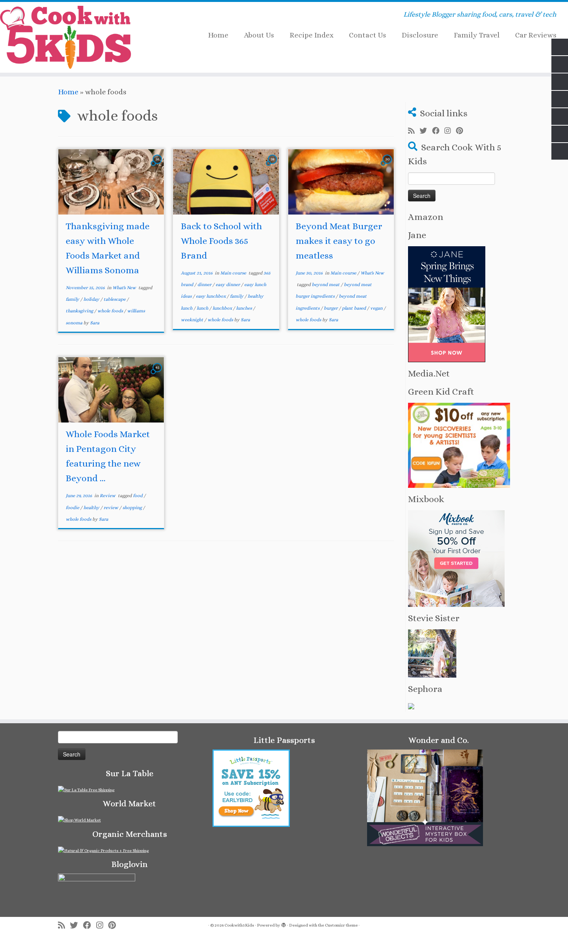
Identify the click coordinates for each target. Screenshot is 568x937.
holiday (91, 299)
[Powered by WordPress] (283, 924)
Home (218, 35)
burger (331, 308)
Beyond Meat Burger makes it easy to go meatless (339, 241)
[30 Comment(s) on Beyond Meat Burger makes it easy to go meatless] (388, 166)
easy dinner (228, 284)
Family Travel (477, 35)
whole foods (110, 310)
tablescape (115, 299)
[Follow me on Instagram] (450, 131)
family (73, 299)
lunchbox (223, 308)
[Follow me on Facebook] (438, 131)
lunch (203, 308)
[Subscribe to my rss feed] (414, 131)
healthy (91, 507)
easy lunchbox (211, 296)
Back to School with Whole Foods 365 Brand (221, 241)
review (111, 507)
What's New (124, 287)
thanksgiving (80, 310)
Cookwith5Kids (239, 925)
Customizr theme (341, 925)
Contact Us (367, 35)
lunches (244, 308)
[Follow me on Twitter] (426, 131)
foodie (73, 507)
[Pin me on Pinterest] (462, 131)
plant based (354, 308)
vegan (377, 308)
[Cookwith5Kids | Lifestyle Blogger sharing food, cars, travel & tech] (65, 37)
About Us (259, 35)
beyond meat (326, 284)
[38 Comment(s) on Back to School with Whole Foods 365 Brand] (273, 166)
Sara (94, 322)
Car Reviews (535, 35)
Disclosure (419, 35)
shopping (132, 507)
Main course (233, 273)
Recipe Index (311, 35)
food (138, 495)
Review (108, 495)
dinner (205, 284)
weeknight (192, 319)
